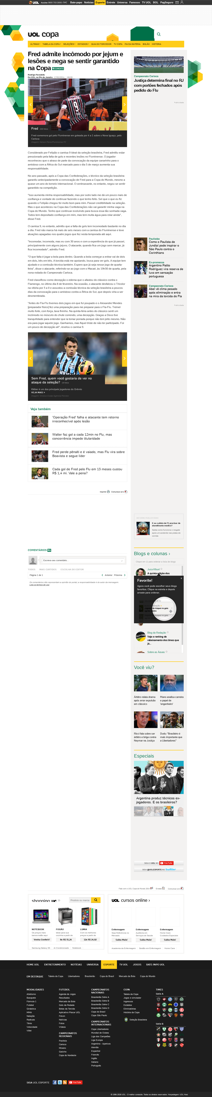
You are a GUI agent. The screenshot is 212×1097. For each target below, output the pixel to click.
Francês (95, 1054)
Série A (159, 993)
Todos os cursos (173, 901)
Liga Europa (97, 1040)
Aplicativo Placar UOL (69, 1012)
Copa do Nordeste (67, 1055)
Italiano (94, 1062)
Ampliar (116, 83)
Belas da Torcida (67, 1008)
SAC (65, 2)
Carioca (62, 1044)
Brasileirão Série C (100, 1004)
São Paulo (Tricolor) (170, 1015)
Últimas (34, 44)
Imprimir (103, 492)
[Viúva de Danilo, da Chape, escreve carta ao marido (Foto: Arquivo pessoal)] (158, 815)
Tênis (29, 1023)
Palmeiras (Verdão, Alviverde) (158, 1015)
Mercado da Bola (127, 976)
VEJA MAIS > (38, 392)
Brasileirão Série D (100, 1008)
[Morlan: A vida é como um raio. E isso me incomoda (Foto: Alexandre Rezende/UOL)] (178, 815)
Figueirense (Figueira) (181, 1004)
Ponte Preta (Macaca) (181, 1039)
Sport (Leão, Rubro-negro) (176, 1015)
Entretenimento (55, 964)
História (156, 44)
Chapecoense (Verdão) (181, 999)
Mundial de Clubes (100, 1032)
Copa (50, 34)
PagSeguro (166, 2)
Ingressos (128, 1001)
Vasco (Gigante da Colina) (176, 1045)
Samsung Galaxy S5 (41, 948)
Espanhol (95, 1051)
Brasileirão (90, 976)
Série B (159, 1023)
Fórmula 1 (31, 1001)
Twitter (60, 1082)
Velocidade (32, 1027)
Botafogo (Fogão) (176, 999)
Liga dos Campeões (100, 1036)
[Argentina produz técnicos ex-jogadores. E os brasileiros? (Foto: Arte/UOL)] (168, 815)
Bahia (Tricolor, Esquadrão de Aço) (170, 999)
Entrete (111, 2)
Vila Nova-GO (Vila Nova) (181, 1045)
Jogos (137, 964)
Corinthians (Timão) (158, 1004)
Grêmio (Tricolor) (176, 1009)
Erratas (159, 888)
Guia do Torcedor (101, 44)
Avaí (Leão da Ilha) (181, 1029)
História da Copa (131, 1012)
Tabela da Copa (51, 44)
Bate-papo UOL (155, 964)
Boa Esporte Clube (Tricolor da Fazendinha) (158, 1034)
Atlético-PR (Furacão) (164, 999)
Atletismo (31, 994)
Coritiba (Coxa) (164, 1004)
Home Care (169, 948)
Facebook (55, 1082)
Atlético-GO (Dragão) (176, 1029)
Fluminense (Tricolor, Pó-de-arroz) (164, 1009)
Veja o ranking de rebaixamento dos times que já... (163, 640)
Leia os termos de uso (39, 584)
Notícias (89, 2)
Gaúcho (62, 1051)
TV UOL (146, 2)
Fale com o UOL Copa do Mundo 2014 (134, 888)
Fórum (62, 1016)
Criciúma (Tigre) (170, 1004)
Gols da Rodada (66, 1005)
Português (96, 1065)
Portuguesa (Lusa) (158, 1045)
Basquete (31, 997)
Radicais (31, 1019)
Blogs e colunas (150, 553)
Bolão (146, 44)
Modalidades (35, 989)
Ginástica (31, 1008)
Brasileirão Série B (100, 1000)
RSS (65, 1082)
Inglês (94, 1058)
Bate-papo (76, 2)
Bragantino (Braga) (164, 1034)
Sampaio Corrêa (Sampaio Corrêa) (164, 1045)
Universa (122, 2)
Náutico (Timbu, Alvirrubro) (164, 1039)
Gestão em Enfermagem (150, 948)
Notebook (76, 948)
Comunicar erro (117, 492)
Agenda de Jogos (67, 994)
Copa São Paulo (99, 1015)
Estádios (83, 44)
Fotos (61, 1023)
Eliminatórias (130, 1008)
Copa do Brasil (107, 976)
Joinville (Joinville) (158, 1039)
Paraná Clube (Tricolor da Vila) (176, 1039)
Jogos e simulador (132, 997)
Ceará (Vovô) (170, 1034)
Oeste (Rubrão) (170, 1039)
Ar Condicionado (61, 948)
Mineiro (62, 1048)
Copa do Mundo (147, 976)
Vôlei (29, 1030)
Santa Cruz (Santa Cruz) (170, 1045)
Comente (59, 68)
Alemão (95, 1047)
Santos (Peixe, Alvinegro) (164, 1015)
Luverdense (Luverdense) (176, 1034)
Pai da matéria (132, 44)
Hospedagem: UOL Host (178, 1094)
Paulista (63, 1040)
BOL (155, 2)
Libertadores (74, 976)
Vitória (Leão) (181, 1015)
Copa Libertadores (100, 1029)
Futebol (30, 1005)
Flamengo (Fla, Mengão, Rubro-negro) (158, 1009)
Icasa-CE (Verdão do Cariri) (181, 1034)
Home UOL (33, 964)
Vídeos (62, 1027)
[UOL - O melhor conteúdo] (33, 3)
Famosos (134, 2)
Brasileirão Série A (100, 997)
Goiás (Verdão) (170, 1009)
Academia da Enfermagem (124, 948)
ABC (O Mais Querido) (158, 1029)
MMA (29, 1012)
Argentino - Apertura (100, 1043)
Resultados (64, 997)
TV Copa (118, 44)
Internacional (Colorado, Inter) (181, 1009)
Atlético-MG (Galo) (158, 999)
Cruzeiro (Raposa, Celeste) (176, 1004)
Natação (31, 1016)
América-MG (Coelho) (164, 1029)
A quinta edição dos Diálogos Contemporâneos (162, 575)
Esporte (100, 2)
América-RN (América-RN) (170, 1029)
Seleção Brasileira (138, 1019)
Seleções (68, 44)
